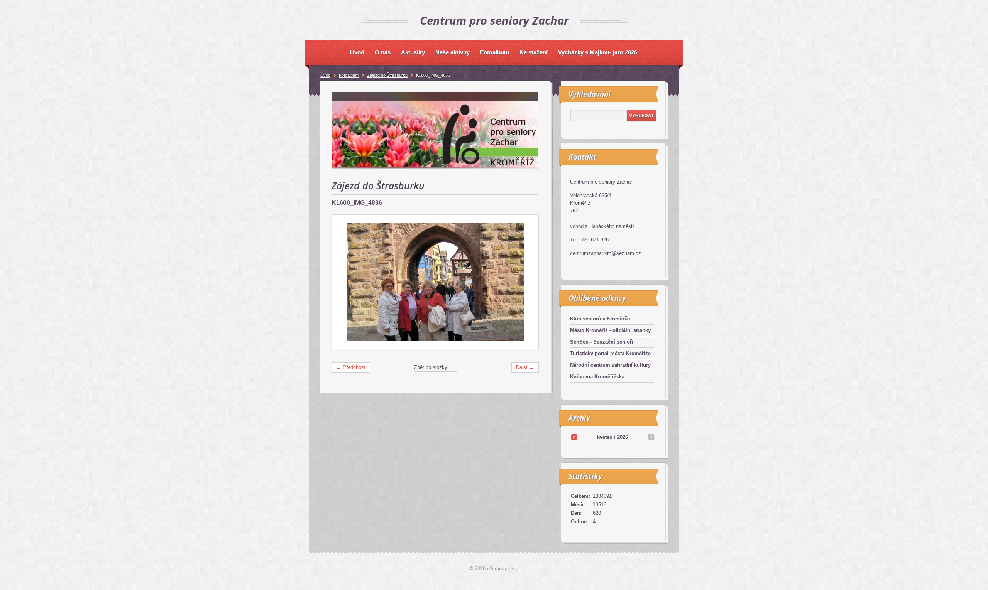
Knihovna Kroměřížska (597, 376)
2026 (622, 437)
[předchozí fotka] (344, 282)
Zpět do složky (430, 367)
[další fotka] (526, 282)
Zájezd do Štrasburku (387, 75)
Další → (525, 367)
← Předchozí (350, 367)
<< (573, 436)
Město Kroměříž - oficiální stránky (610, 330)
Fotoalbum (349, 75)
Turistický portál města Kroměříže (610, 353)
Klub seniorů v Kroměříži (600, 319)
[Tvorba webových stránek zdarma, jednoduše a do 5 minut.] (516, 569)
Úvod (325, 75)
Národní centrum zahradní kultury (610, 365)
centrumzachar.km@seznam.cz (605, 253)
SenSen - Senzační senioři (601, 342)
